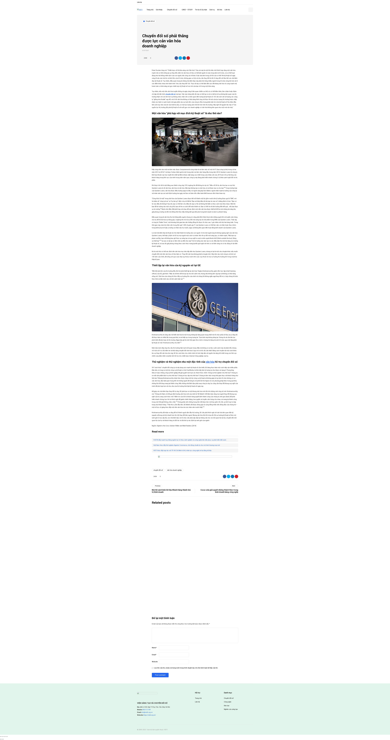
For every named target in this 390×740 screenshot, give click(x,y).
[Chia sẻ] (5, 736)
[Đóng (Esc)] (7, 736)
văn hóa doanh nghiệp (174, 470)
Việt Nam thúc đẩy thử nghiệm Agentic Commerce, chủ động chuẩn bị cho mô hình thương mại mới (186, 445)
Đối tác (219, 10)
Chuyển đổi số (172, 10)
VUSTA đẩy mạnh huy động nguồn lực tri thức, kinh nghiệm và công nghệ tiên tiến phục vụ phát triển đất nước (189, 440)
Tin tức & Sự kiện (201, 10)
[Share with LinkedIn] (184, 58)
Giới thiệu (159, 10)
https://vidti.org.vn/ (149, 715)
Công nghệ (227, 702)
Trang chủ (150, 10)
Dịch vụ (212, 10)
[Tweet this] (180, 58)
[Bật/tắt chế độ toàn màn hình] (3, 736)
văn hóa (210, 361)
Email (154, 655)
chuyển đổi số (158, 470)
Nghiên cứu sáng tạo (231, 709)
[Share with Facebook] (176, 58)
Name (154, 648)
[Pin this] (188, 58)
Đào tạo (226, 706)
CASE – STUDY (187, 10)
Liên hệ (139, 2)
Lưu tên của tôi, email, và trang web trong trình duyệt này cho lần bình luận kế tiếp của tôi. (186, 668)
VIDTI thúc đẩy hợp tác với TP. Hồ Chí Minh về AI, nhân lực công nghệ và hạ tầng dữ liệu (182, 450)
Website (155, 662)
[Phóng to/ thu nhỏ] (1, 736)
